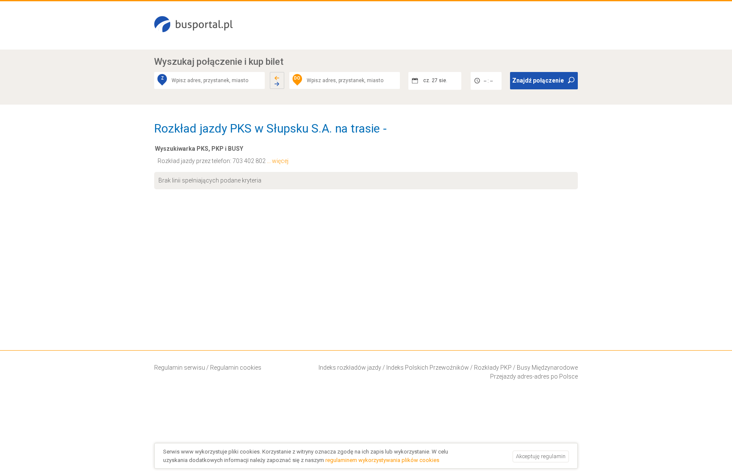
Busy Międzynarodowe (547, 367)
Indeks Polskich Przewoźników (427, 367)
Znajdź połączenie (538, 80)
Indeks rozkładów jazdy (350, 367)
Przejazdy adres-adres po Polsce (534, 376)
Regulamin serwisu (179, 367)
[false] (277, 80)
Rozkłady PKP (493, 367)
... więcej (277, 161)
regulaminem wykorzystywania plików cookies (382, 460)
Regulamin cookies (235, 367)
